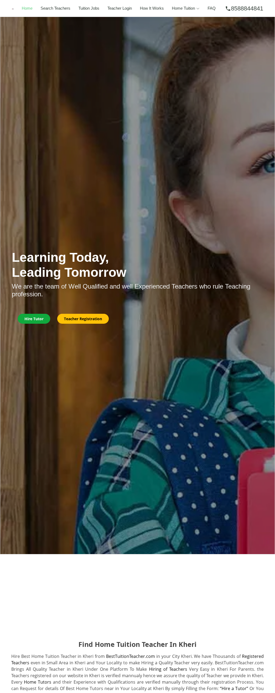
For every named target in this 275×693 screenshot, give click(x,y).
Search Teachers (55, 8)
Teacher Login (119, 8)
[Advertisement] (137, 594)
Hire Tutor (34, 318)
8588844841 (244, 8)
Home (27, 8)
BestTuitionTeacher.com (130, 656)
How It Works (152, 8)
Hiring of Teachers (168, 669)
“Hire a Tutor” (234, 688)
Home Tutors (37, 682)
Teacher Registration (83, 318)
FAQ (212, 8)
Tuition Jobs (88, 8)
